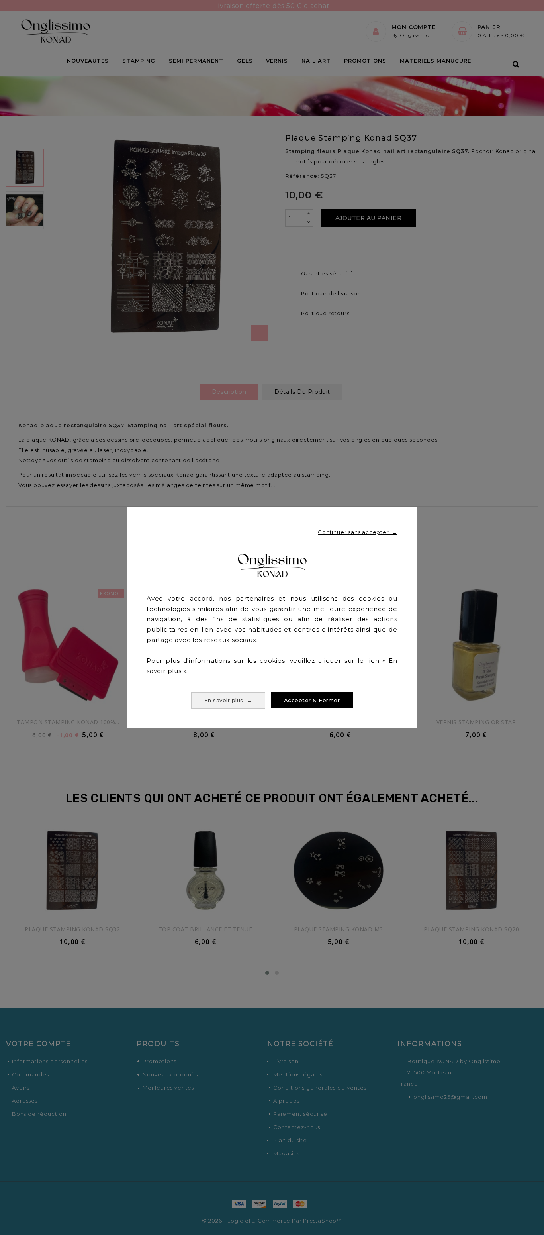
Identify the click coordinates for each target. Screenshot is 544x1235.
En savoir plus (228, 700)
